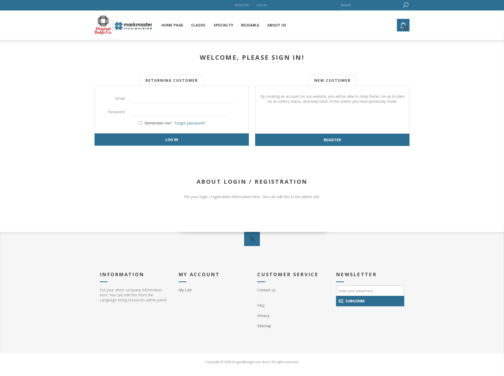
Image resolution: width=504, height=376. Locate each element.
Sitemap (264, 325)
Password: (116, 111)
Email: (120, 98)
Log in (261, 5)
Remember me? (158, 123)
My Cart (185, 289)
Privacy (263, 315)
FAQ (261, 305)
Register (242, 5)
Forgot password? (189, 123)
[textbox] (370, 5)
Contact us (266, 289)
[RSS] (252, 239)
